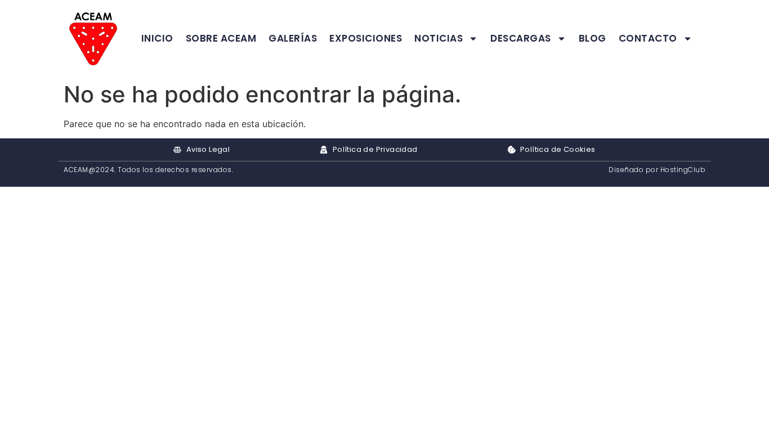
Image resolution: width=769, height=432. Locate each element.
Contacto (648, 38)
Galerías (293, 38)
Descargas (520, 38)
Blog (592, 38)
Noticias (438, 38)
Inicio (157, 38)
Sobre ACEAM (221, 38)
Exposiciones (365, 38)
